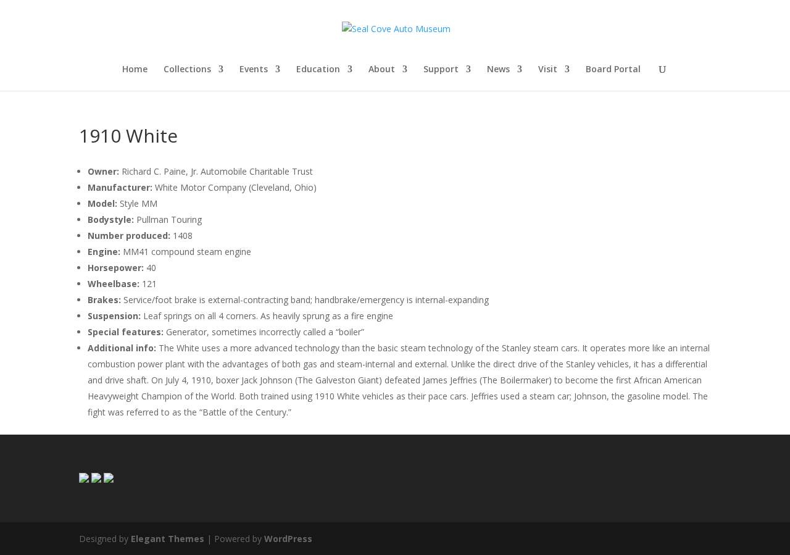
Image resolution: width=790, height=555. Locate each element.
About (381, 70)
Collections (187, 70)
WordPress (288, 539)
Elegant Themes (167, 539)
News (498, 70)
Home (135, 70)
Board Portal (613, 70)
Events (253, 70)
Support (441, 70)
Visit (547, 70)
